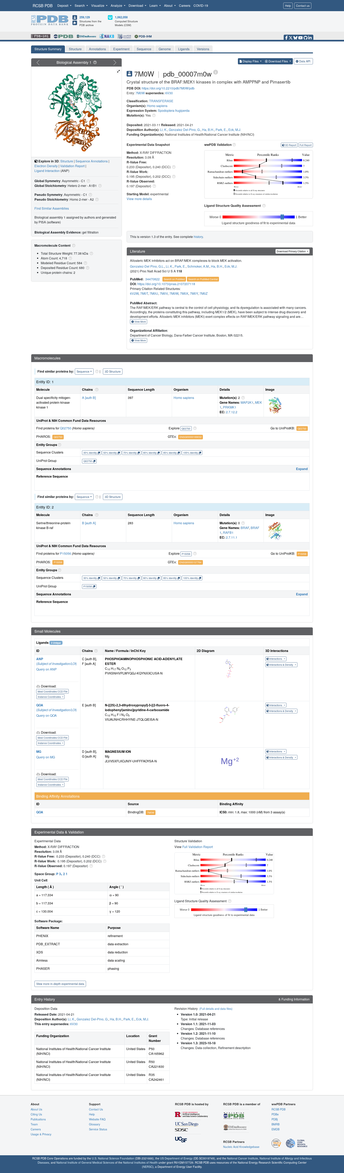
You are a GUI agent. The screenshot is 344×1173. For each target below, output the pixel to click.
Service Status (98, 1129)
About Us (36, 1109)
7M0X (184, 293)
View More (140, 321)
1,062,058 (121, 17)
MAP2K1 (247, 402)
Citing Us (36, 1114)
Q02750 (65, 428)
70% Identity (130, 452)
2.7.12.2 (231, 412)
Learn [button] (154, 5)
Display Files (250, 61)
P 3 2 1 (61, 874)
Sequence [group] (83, 371)
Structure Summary (48, 49)
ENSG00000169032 (191, 437)
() (56, 663)
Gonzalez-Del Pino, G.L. (147, 266)
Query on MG (45, 757)
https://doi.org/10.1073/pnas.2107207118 (166, 284)
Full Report (306, 145)
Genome (165, 49)
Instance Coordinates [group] (50, 696)
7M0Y (194, 293)
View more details (139, 198)
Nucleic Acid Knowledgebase (241, 1147)
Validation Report (72, 166)
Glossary (94, 1124)
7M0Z (203, 293)
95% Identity (170, 452)
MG (38, 751)
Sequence (144, 49)
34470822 (152, 279)
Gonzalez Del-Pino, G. (184, 129)
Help (288, 6)
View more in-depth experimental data (60, 984)
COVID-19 (201, 5)
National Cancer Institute (242, 1158)
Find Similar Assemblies (51, 208)
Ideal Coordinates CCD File (52, 691)
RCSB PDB (43, 5)
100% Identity (190, 452)
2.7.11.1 (231, 537)
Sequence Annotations (91, 161)
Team (34, 1124)
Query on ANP (46, 669)
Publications (38, 1119)
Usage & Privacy (41, 1134)
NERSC (147, 1167)
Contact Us (96, 1109)
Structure (75, 49)
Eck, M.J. (234, 129)
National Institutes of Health (140, 1162)
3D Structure (113, 371)
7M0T (144, 293)
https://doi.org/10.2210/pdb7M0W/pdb (168, 88)
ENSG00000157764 (190, 562)
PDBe (275, 1114)
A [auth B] (89, 397)
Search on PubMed (174, 279)
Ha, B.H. (208, 129)
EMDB (276, 1129)
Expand (302, 468)
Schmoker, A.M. (198, 266)
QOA (39, 705)
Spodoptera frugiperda (174, 110)
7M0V (164, 293)
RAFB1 (228, 532)
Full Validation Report (197, 846)
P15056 (65, 553)
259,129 (84, 17)
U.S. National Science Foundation (113, 1158)
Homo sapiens (157, 105)
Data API (304, 61)
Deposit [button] (63, 5)
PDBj (275, 1119)
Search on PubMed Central (203, 279)
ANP (39, 659)
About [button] (168, 5)
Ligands (184, 49)
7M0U (154, 293)
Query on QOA (46, 715)
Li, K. (163, 129)
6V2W (134, 293)
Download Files (278, 61)
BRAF (245, 527)
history (198, 236)
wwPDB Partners (283, 1104)
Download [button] (136, 5)
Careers (184, 5)
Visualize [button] (98, 5)
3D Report (290, 145)
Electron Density (46, 166)
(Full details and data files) (216, 1009)
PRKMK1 (229, 407)
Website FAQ (97, 1119)
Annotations (97, 49)
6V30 (169, 93)
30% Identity (90, 452)
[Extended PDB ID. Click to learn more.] (215, 71)
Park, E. (221, 129)
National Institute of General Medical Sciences (85, 1162)
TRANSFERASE (161, 101)
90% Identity (149, 452)
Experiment (121, 49)
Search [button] (80, 5)
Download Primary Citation (291, 251)
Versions (203, 49)
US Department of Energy (176, 1158)
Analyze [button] (117, 5)
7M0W (140, 93)
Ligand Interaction (47, 170)
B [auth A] (89, 523)
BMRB (276, 1124)
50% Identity (110, 452)
